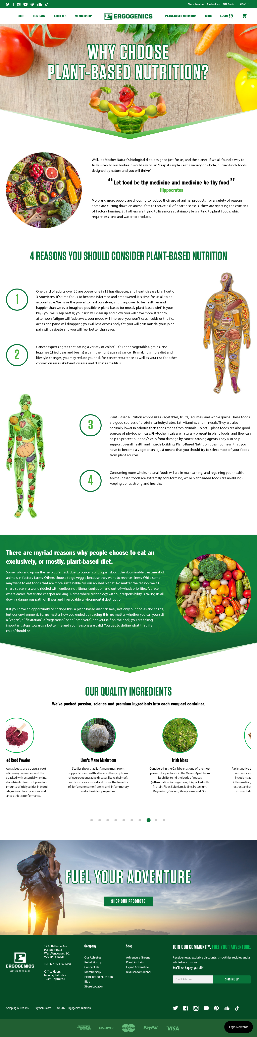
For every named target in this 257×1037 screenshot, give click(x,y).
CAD (243, 4)
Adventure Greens (138, 957)
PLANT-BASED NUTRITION (181, 16)
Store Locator (196, 4)
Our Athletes (92, 957)
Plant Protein (135, 962)
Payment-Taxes (43, 1008)
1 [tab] (92, 821)
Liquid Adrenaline (137, 967)
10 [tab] (165, 821)
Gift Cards (229, 4)
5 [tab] (124, 821)
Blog (208, 16)
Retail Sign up (93, 962)
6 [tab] (133, 821)
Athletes (60, 16)
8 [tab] (149, 821)
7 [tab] (141, 821)
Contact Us (91, 967)
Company (39, 16)
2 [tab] (100, 821)
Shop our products (128, 901)
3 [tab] (108, 821)
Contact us (213, 4)
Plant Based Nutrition (98, 977)
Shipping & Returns (17, 1008)
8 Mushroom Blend (138, 972)
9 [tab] (157, 821)
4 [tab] (116, 821)
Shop (21, 16)
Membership (83, 16)
